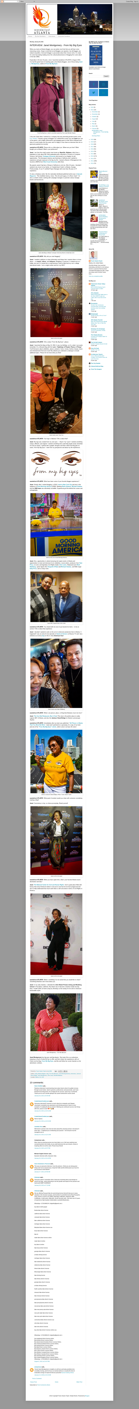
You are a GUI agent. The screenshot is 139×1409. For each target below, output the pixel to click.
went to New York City (65, 484)
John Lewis (62, 565)
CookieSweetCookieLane (41, 1101)
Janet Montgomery (42, 1075)
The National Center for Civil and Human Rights (49, 885)
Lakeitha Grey (38, 1126)
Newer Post (33, 1382)
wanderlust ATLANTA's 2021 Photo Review (103, 201)
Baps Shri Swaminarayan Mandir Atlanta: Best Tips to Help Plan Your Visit (99, 323)
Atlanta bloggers (42, 1073)
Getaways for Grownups (98, 329)
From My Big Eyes (51, 63)
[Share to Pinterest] (67, 1071)
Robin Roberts (66, 486)
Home (30, 36)
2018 (92, 144)
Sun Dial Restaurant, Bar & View (47, 716)
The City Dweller (95, 363)
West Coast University (50, 162)
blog (48, 1073)
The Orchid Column (96, 342)
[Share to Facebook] (65, 1071)
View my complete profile (96, 276)
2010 (92, 163)
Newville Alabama (58, 1075)
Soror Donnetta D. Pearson (42, 1163)
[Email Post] (55, 1071)
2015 (92, 151)
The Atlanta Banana (96, 335)
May (93, 123)
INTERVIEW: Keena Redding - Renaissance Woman (103, 217)
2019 (92, 142)
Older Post (79, 1382)
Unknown (37, 1177)
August (94, 119)
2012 (92, 158)
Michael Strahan (77, 486)
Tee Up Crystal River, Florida (98, 330)
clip (43, 635)
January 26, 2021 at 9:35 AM (42, 1095)
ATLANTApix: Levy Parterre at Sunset (104, 185)
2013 (92, 156)
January (94, 128)
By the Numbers (40, 36)
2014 (92, 153)
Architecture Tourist (97, 354)
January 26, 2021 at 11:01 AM (42, 1134)
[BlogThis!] (61, 1071)
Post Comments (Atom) (43, 1385)
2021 (92, 109)
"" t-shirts (47, 727)
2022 (92, 107)
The (35, 716)
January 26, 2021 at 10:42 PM (42, 1158)
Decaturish (94, 303)
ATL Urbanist (95, 293)
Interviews (52, 36)
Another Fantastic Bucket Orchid (99, 344)
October (94, 116)
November (95, 114)
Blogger (87, 1396)
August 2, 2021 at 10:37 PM (42, 1361)
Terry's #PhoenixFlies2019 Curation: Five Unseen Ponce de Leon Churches (99, 357)
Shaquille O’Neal (53, 567)
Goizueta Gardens (64, 36)
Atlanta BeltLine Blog (97, 366)
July (93, 121)
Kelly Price (33, 568)
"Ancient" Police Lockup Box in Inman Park (103, 233)
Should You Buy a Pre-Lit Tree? (98, 315)
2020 (92, 139)
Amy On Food (95, 348)
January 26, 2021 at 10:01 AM (42, 1111)
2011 (92, 161)
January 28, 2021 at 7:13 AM (42, 1185)
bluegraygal (94, 314)
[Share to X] (63, 1071)
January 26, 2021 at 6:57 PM (42, 1148)
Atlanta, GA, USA (39, 1077)
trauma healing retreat (67, 1372)
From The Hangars (96, 369)
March (94, 126)
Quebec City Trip (95, 350)
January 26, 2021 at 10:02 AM (42, 1121)
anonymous (37, 1367)
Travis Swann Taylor (96, 261)
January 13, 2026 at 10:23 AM (42, 1375)
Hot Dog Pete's (96, 136)
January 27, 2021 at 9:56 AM (42, 1172)
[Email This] (59, 1071)
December (95, 112)
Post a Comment (37, 1378)
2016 (92, 149)
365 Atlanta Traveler (97, 320)
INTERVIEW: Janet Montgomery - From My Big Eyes (100, 132)
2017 (92, 146)
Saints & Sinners (62, 634)
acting (35, 1073)
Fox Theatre (33, 138)
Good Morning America (64, 1073)
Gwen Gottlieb (38, 1086)
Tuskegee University (49, 156)
